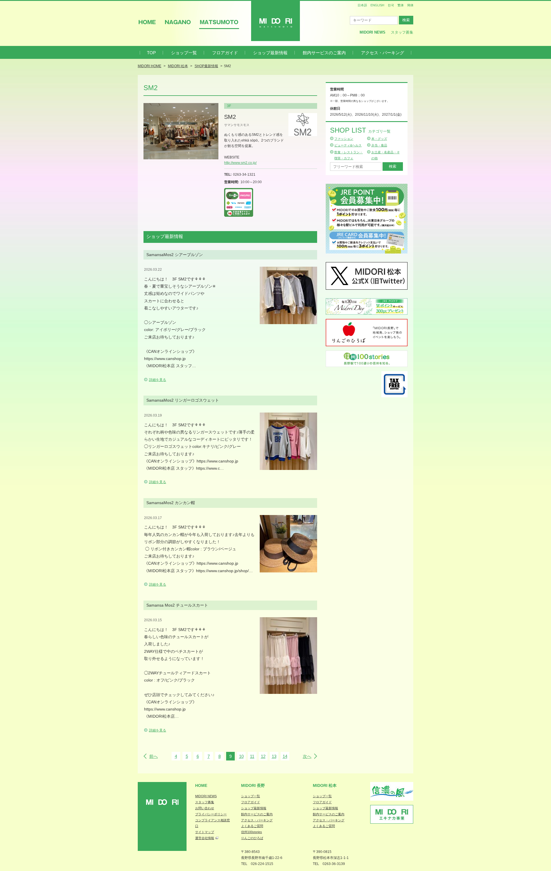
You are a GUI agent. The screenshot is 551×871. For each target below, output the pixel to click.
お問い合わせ (204, 808)
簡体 (410, 5)
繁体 (400, 5)
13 (274, 756)
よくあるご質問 (252, 826)
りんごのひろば (252, 838)
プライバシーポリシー (211, 814)
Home (201, 785)
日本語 (362, 5)
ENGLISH (377, 5)
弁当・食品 (379, 145)
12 (263, 756)
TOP (151, 53)
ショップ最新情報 (270, 53)
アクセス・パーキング (382, 53)
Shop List (360, 130)
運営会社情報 (204, 838)
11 (252, 756)
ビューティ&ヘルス (348, 145)
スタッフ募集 (402, 32)
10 (241, 756)
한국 (391, 5)
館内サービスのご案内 (324, 53)
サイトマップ (204, 832)
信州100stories (251, 832)
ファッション (343, 138)
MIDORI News (372, 32)
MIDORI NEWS (206, 796)
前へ (153, 756)
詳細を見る (157, 380)
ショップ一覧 (184, 53)
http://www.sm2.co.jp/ (240, 163)
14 (285, 756)
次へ (307, 756)
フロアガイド (225, 53)
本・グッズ (379, 138)
